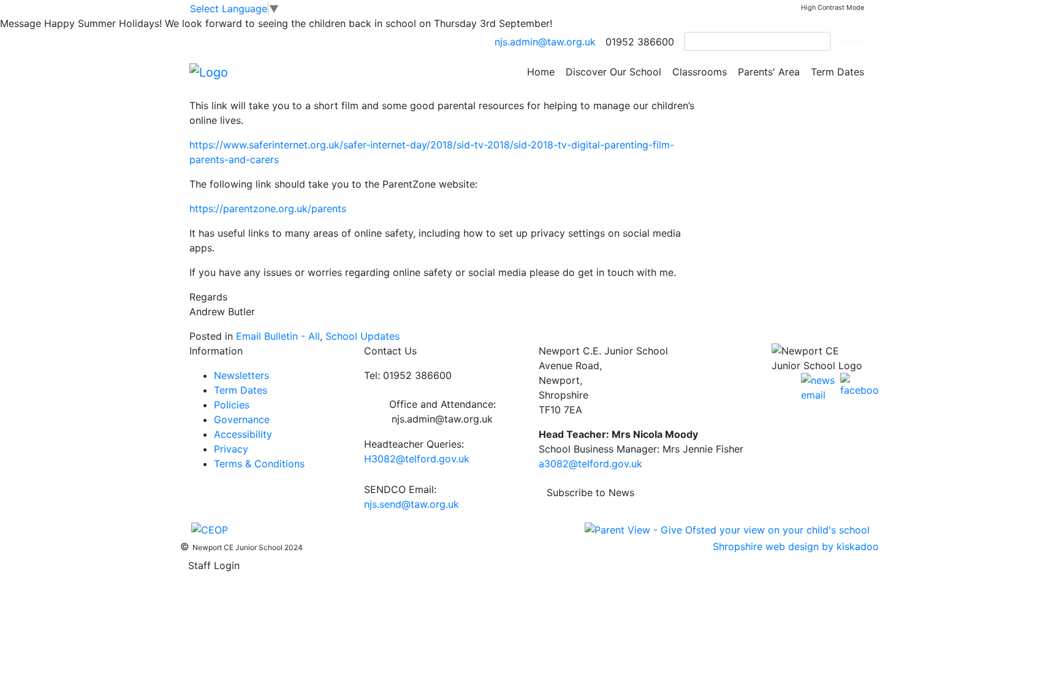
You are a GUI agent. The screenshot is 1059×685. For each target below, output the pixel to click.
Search (850, 41)
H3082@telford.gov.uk (416, 459)
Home (541, 72)
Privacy (231, 449)
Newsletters (241, 375)
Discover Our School (613, 72)
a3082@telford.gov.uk (590, 463)
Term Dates (837, 72)
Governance (242, 419)
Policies (231, 405)
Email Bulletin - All (278, 336)
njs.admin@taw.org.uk (545, 42)
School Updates (362, 336)
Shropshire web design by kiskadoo (796, 546)
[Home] (208, 71)
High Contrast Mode (832, 8)
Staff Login (214, 565)
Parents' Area (769, 72)
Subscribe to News (590, 492)
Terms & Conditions (259, 463)
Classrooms (699, 72)
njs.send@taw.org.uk (411, 504)
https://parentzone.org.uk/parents (267, 208)
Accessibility (243, 434)
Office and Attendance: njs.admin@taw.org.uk (442, 411)
